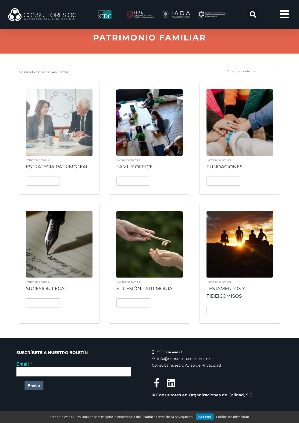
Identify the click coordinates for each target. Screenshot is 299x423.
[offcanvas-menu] (284, 14)
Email (22, 364)
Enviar (34, 386)
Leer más (43, 181)
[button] (253, 14)
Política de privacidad (232, 417)
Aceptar (204, 417)
